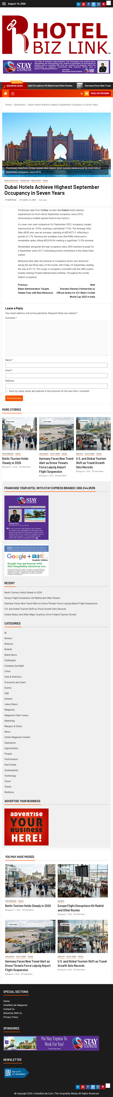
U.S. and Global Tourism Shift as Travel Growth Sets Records (91, 463)
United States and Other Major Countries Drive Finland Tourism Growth (40, 614)
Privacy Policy (10, 1017)
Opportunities (11, 748)
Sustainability (11, 770)
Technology (10, 775)
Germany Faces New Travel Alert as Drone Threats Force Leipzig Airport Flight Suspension (51, 603)
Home (6, 1001)
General (8, 698)
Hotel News (26, 467)
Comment (11, 318)
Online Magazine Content (17, 737)
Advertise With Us (12, 1013)
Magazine (9, 709)
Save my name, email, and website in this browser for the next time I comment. (49, 391)
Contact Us (9, 1009)
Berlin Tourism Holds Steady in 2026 (23, 592)
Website (9, 380)
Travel (45, 180)
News (7, 731)
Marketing (9, 720)
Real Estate (36, 180)
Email (9, 370)
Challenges (44, 454)
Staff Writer (12, 200)
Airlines (8, 638)
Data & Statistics (11, 180)
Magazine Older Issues (16, 715)
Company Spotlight (14, 665)
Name (9, 360)
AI (5, 632)
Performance (8, 454)
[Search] (82, 93)
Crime (7, 671)
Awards (8, 649)
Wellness (9, 792)
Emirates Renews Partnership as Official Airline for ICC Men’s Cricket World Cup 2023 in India (75, 290)
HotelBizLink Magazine (15, 1005)
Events (7, 687)
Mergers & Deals (13, 726)
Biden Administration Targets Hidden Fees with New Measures (35, 288)
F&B (6, 693)
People (8, 753)
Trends (7, 786)
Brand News (10, 655)
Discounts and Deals (15, 682)
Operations (25, 180)
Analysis (79, 454)
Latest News (55, 454)
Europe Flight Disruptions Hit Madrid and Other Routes (32, 598)
